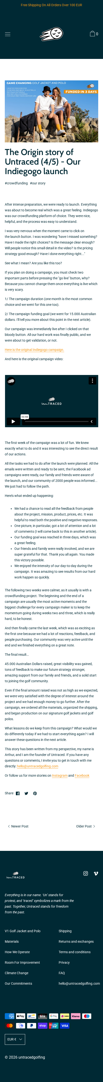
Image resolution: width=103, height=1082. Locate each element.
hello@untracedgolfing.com (37, 766)
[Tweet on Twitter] (26, 793)
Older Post (84, 826)
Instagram (60, 776)
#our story (38, 183)
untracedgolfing (31, 1057)
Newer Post (20, 826)
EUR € (11, 1039)
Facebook (82, 776)
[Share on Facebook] (17, 793)
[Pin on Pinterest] (35, 793)
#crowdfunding (16, 183)
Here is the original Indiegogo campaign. (34, 350)
